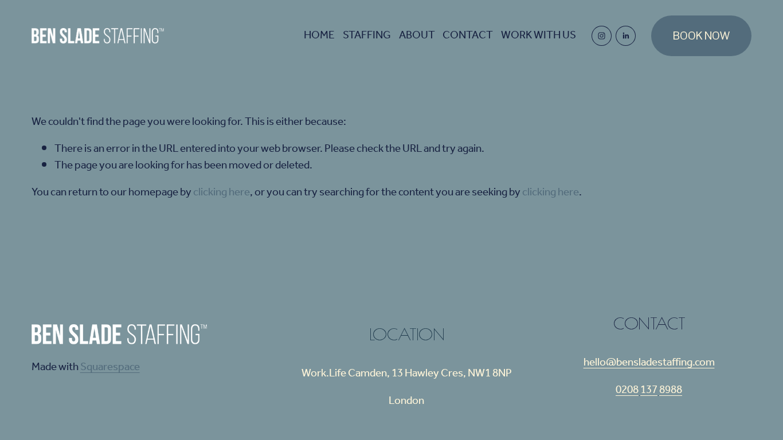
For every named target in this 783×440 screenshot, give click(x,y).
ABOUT (417, 35)
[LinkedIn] (626, 36)
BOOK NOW (701, 36)
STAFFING (367, 35)
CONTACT (468, 35)
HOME (319, 35)
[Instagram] (602, 36)
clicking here (221, 192)
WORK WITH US (538, 35)
